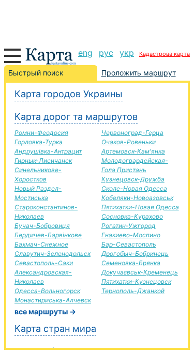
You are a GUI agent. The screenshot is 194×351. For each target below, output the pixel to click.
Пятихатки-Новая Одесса (140, 207)
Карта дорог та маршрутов (76, 116)
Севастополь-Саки (43, 263)
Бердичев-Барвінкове (48, 235)
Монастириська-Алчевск (52, 300)
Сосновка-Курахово (132, 216)
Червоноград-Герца (132, 132)
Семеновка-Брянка (130, 263)
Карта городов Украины (68, 93)
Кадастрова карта (164, 53)
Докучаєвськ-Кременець (139, 272)
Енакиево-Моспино (130, 235)
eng (85, 53)
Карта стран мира (55, 328)
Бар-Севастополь (128, 244)
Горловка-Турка (38, 142)
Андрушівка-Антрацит (48, 151)
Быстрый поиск (36, 72)
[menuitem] (85, 53)
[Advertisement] (97, 20)
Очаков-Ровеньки (128, 142)
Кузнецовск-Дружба (133, 179)
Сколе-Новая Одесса (134, 188)
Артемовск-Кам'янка (133, 151)
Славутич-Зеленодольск (52, 253)
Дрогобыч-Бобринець (135, 253)
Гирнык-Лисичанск (43, 160)
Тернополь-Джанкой (133, 291)
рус (106, 53)
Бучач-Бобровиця (42, 226)
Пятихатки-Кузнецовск (136, 281)
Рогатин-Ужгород (128, 226)
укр (127, 53)
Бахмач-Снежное (41, 244)
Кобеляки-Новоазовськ (137, 198)
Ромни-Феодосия (41, 132)
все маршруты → (45, 311)
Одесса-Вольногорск (47, 291)
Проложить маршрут (138, 72)
